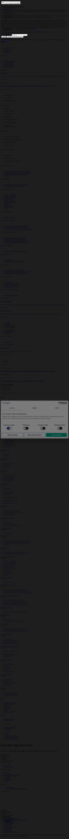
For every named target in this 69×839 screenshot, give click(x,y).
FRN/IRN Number (6, 35)
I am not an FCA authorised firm (15, 36)
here (37, 29)
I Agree (3, 36)
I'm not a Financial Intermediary (12, 3)
